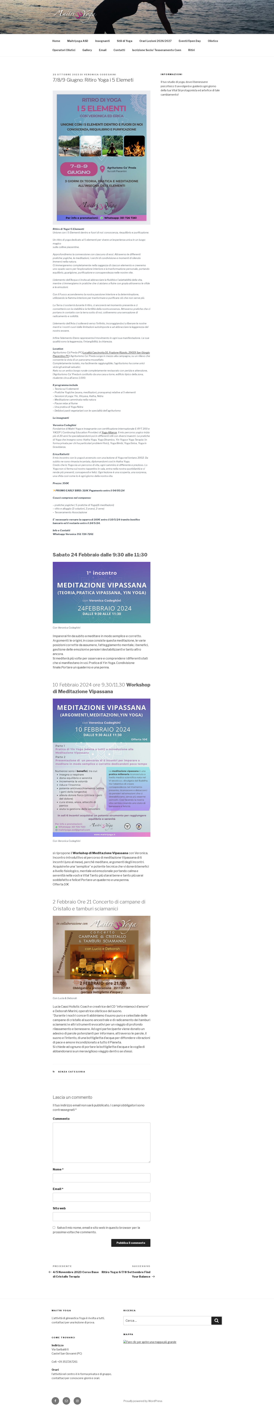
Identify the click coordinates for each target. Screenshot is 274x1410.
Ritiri (191, 50)
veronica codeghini (100, 74)
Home (56, 40)
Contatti (119, 50)
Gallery (87, 50)
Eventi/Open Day (190, 40)
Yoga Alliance (109, 432)
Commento (61, 1119)
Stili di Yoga (124, 40)
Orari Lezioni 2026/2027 (155, 40)
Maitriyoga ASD (77, 40)
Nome (58, 1169)
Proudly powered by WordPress (142, 1401)
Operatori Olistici (63, 50)
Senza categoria (72, 1071)
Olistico (213, 40)
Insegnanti (102, 40)
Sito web (59, 1208)
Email (102, 50)
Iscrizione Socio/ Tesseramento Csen (156, 50)
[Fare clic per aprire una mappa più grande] (149, 1341)
